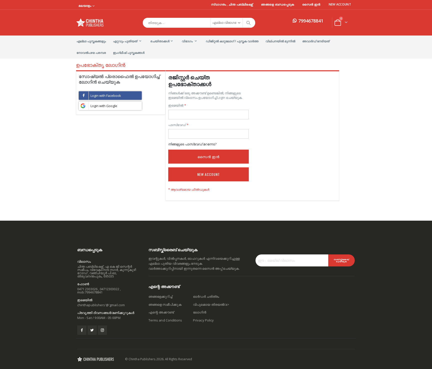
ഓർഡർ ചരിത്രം (206, 296)
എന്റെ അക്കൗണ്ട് (161, 312)
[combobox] (199, 23)
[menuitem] (91, 41)
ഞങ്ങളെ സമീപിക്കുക (165, 304)
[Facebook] (81, 330)
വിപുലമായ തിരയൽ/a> (211, 304)
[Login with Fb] (110, 95)
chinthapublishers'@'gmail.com (101, 305)
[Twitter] (92, 330)
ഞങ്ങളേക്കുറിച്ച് (160, 296)
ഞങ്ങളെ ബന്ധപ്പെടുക (277, 5)
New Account (340, 5)
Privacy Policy (203, 320)
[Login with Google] (110, 106)
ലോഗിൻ (199, 312)
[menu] (216, 47)
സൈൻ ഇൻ (311, 5)
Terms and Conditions (165, 320)
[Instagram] (102, 330)
